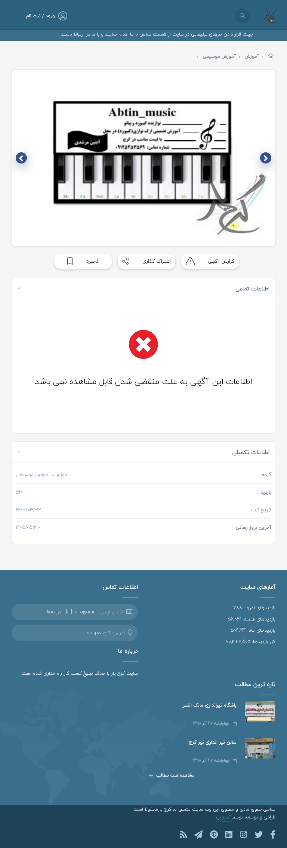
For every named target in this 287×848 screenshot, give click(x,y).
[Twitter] (258, 834)
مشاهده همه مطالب (175, 775)
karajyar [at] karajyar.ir (71, 612)
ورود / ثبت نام (40, 16)
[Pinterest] (214, 834)
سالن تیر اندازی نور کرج (213, 742)
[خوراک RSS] (183, 834)
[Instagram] (243, 834)
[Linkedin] (228, 834)
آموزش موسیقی (219, 56)
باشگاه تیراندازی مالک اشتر (210, 705)
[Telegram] (198, 834)
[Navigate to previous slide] (265, 158)
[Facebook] (272, 834)
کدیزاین (224, 817)
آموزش (252, 56)
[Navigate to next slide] (21, 158)
